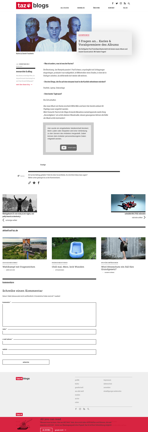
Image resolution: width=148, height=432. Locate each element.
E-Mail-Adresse (7, 339)
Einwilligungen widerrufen (112, 391)
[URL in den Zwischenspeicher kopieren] (29, 182)
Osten (77, 402)
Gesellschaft (79, 387)
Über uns (96, 8)
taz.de (125, 8)
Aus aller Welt (79, 391)
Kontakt (111, 8)
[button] (34, 182)
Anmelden (107, 387)
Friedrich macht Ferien (59, 263)
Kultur (77, 384)
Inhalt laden (72, 147)
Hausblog (81, 8)
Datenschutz (108, 384)
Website (5, 349)
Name (5, 329)
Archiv (77, 398)
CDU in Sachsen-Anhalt (10, 263)
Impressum (107, 380)
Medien (77, 395)
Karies (22, 176)
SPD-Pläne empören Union (109, 263)
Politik (77, 380)
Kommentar (7, 302)
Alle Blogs (65, 8)
